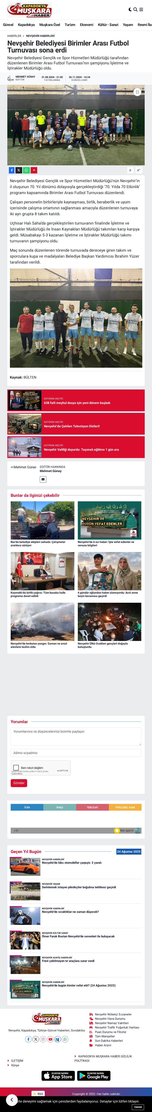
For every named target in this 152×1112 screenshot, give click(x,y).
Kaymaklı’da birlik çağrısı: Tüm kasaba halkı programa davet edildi (38, 594)
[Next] (57, 1039)
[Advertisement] (79, 684)
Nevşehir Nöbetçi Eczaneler (113, 1014)
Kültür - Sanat (108, 25)
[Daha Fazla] (34, 170)
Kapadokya (26, 25)
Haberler (14, 35)
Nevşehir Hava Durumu (110, 1019)
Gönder (19, 783)
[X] (35, 1039)
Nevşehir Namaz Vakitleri (112, 1023)
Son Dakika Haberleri (109, 1040)
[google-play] (93, 1075)
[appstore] (59, 1075)
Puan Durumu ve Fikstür (110, 1032)
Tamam (138, 1107)
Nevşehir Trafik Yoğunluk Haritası (117, 1027)
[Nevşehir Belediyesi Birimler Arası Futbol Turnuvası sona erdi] (76, 125)
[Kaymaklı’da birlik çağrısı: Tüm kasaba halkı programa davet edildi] (42, 571)
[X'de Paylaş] (18, 170)
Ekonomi (86, 25)
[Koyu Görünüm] (130, 10)
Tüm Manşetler (105, 1036)
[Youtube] (50, 1039)
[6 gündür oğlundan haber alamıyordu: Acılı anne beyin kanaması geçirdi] (110, 571)
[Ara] (135, 10)
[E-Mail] (43, 479)
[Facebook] (28, 1039)
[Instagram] (43, 1039)
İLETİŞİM (17, 1060)
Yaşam (128, 25)
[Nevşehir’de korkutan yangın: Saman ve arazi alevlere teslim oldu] (42, 622)
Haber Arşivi (103, 1045)
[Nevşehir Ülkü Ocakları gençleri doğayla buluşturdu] (110, 622)
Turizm (70, 25)
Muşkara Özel (49, 25)
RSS (40, 1094)
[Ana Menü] (141, 10)
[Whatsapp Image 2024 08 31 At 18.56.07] (76, 317)
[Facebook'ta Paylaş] (11, 170)
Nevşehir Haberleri (40, 35)
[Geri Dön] (12, 1100)
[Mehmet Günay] (23, 467)
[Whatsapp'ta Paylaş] (26, 170)
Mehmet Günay (51, 471)
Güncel (8, 25)
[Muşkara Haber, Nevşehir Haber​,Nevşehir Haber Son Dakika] (29, 10)
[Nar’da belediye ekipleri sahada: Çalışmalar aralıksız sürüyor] (42, 520)
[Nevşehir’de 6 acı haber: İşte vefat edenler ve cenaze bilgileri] (110, 520)
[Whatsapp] (65, 1039)
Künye (15, 1065)
